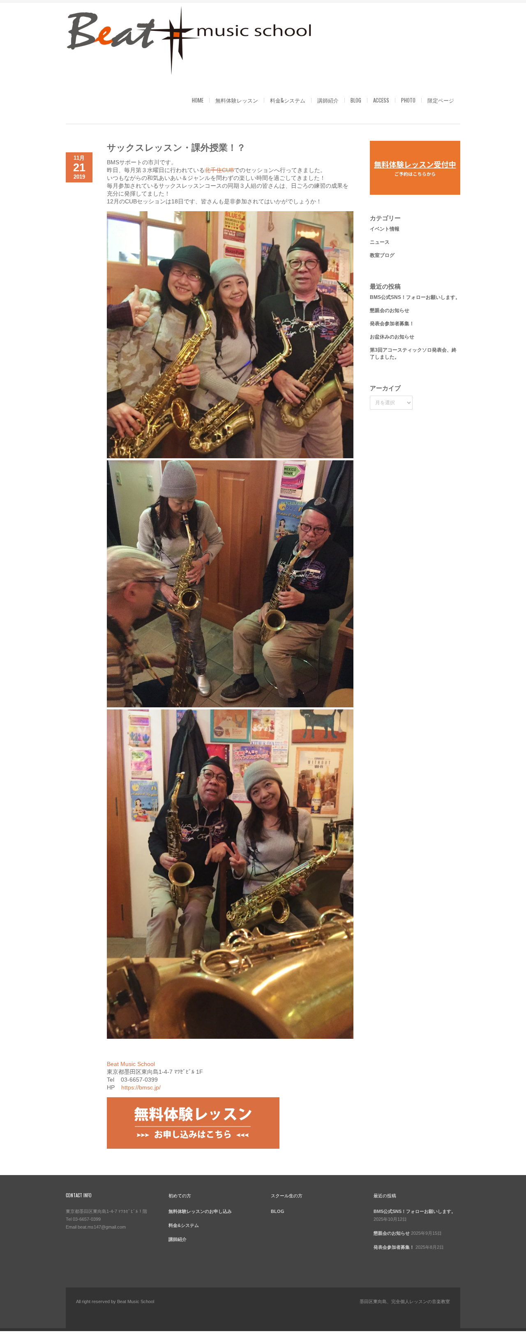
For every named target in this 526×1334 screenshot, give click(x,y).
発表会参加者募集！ (392, 324)
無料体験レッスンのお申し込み (200, 1211)
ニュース (380, 242)
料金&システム (287, 100)
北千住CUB (219, 170)
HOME (197, 100)
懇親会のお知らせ (389, 310)
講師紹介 (328, 100)
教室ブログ (382, 255)
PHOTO (408, 100)
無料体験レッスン (236, 100)
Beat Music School (131, 1064)
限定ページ (440, 100)
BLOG (356, 100)
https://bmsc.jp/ (141, 1087)
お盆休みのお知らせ (392, 337)
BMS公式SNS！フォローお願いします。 (415, 297)
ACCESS (381, 100)
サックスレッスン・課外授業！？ (176, 146)
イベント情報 (384, 229)
